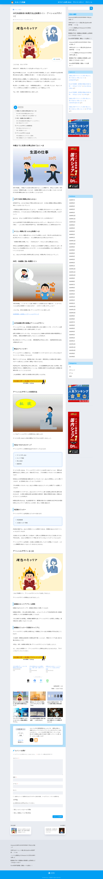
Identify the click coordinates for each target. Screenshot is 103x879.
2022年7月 (72, 322)
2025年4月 (72, 231)
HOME (52, 873)
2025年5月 (72, 228)
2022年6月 (72, 325)
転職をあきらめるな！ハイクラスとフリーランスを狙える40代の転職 (53, 668)
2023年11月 (72, 272)
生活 (62, 686)
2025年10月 (72, 222)
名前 (15, 777)
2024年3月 (72, 259)
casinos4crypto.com (74, 102)
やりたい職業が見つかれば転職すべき (26, 115)
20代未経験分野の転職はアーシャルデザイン (28, 120)
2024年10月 (72, 243)
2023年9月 (72, 278)
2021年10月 (72, 350)
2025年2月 (72, 234)
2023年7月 (72, 284)
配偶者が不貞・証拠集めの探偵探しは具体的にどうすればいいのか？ (80, 34)
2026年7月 (72, 200)
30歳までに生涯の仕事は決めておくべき (26, 111)
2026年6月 (72, 203)
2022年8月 (72, 319)
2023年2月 (72, 300)
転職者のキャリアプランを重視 (24, 135)
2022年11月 (72, 309)
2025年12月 (72, 215)
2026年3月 (72, 209)
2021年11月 (72, 347)
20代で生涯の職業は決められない (25, 113)
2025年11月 (72, 218)
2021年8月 (72, 356)
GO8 (85, 94)
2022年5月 (72, 328)
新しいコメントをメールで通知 (22, 809)
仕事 (57, 688)
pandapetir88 (72, 80)
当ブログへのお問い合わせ (64, 2)
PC (70, 366)
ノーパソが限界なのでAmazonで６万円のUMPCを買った (80, 29)
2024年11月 (72, 240)
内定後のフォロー (21, 130)
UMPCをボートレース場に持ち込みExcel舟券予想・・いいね (80, 24)
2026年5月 (72, 206)
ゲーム (71, 373)
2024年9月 (72, 247)
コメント (16, 758)
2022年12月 (72, 306)
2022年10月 (72, 312)
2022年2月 (72, 337)
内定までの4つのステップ (23, 128)
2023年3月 (72, 297)
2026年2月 (72, 212)
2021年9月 (72, 353)
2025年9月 (72, 225)
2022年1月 (72, 341)
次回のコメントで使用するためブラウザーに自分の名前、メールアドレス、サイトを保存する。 (37, 796)
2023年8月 (72, 281)
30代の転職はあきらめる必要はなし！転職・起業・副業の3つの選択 (36, 668)
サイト (15, 790)
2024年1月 (72, 265)
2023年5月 (72, 290)
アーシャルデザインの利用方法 (23, 125)
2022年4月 (72, 331)
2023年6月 (72, 287)
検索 (91, 8)
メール (15, 783)
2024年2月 (72, 262)
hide (20, 107)
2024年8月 (72, 250)
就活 (62, 688)
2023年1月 (72, 303)
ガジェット (72, 370)
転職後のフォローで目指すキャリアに (26, 137)
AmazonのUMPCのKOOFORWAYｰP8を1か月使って (80, 18)
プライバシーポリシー (78, 2)
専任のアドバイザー (22, 123)
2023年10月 (72, 275)
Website (36, 742)
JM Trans (88, 109)
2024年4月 (72, 256)
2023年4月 (72, 294)
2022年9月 (72, 316)
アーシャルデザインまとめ (22, 133)
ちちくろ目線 (19, 2)
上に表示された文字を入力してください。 (24, 803)
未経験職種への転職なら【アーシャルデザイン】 (26, 314)
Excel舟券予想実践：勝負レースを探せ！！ (80, 38)
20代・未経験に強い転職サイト (23, 118)
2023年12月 (72, 269)
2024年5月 (72, 253)
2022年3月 (72, 334)
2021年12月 (72, 344)
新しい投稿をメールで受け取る (22, 813)
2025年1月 (72, 237)
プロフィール (88, 2)
